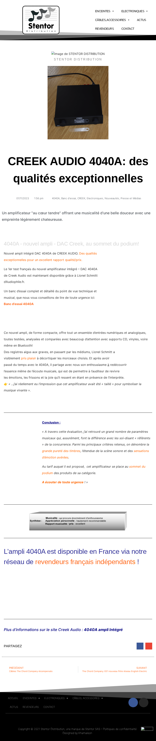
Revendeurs (104, 28)
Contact (127, 28)
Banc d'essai (68, 198)
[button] (140, 646)
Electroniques (95, 198)
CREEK (81, 198)
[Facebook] (133, 702)
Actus (141, 20)
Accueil (13, 698)
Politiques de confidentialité (120, 729)
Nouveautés (112, 198)
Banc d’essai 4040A (19, 304)
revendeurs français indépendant (83, 562)
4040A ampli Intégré (103, 629)
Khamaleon (85, 733)
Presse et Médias (131, 198)
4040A (56, 198)
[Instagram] (143, 702)
